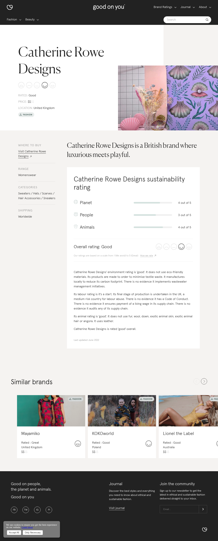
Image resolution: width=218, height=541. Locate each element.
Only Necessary (33, 532)
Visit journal (117, 508)
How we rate (146, 255)
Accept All (14, 532)
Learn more (27, 527)
